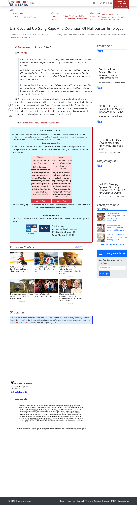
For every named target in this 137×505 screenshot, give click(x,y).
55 (99, 122)
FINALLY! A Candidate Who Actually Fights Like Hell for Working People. (117, 237)
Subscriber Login (121, 6)
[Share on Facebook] (10, 105)
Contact (80, 501)
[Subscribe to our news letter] (107, 3)
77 (99, 88)
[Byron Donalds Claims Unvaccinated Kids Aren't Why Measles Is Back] (112, 128)
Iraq (36, 122)
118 (99, 51)
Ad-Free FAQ (41, 207)
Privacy (105, 501)
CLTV (32, 3)
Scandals (55, 122)
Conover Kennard (105, 197)
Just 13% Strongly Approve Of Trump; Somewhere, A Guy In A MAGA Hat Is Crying (112, 188)
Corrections (123, 501)
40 (99, 166)
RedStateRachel (104, 116)
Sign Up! (104, 274)
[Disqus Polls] (51, 352)
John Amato (103, 153)
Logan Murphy (25, 47)
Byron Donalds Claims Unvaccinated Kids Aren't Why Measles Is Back (111, 144)
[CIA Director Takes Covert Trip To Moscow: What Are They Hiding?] (112, 94)
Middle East (44, 122)
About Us (71, 501)
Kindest (31, 233)
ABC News (25, 53)
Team (62, 501)
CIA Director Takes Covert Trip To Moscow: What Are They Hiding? (112, 108)
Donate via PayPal (44, 228)
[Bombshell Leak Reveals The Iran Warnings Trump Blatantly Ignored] (112, 58)
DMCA (113, 501)
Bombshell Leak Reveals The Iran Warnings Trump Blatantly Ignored (108, 73)
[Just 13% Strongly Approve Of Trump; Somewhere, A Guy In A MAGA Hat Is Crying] (112, 172)
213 (10, 115)
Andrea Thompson (105, 82)
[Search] (111, 3)
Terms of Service (22, 322)
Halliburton (28, 122)
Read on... (45, 94)
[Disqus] (51, 405)
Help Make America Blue (112, 244)
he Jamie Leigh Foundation (39, 111)
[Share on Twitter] (10, 110)
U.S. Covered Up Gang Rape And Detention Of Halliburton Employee (67, 28)
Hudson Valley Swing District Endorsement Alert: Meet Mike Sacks (115, 227)
